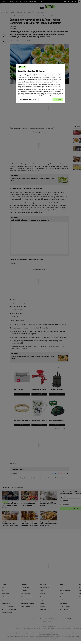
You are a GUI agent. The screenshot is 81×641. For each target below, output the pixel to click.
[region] (40, 83)
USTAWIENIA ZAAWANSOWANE (28, 99)
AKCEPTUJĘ (58, 99)
